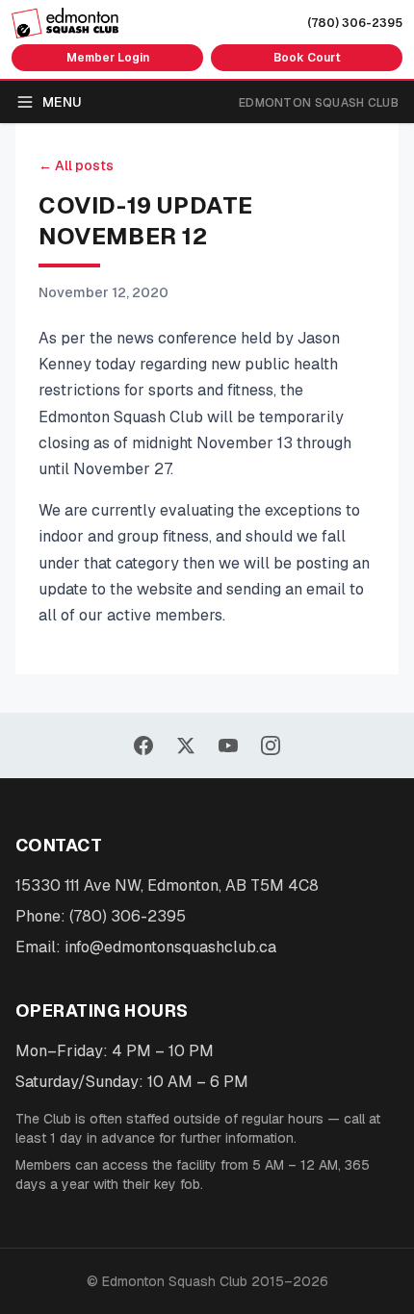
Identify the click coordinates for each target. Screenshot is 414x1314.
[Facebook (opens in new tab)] (143, 745)
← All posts (76, 165)
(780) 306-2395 (354, 23)
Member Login (107, 57)
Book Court (307, 57)
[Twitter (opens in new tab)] (185, 745)
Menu (62, 102)
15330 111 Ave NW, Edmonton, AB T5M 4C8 (167, 885)
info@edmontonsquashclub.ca (170, 947)
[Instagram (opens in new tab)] (270, 745)
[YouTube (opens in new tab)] (228, 745)
